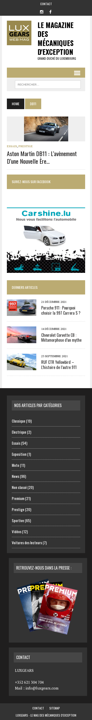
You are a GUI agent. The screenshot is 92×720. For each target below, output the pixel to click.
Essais (12, 146)
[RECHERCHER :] (48, 84)
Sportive (18, 520)
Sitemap (54, 708)
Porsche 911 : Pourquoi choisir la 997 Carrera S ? (60, 310)
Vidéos (16, 531)
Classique (18, 421)
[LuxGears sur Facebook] (50, 11)
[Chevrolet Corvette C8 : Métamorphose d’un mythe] (21, 339)
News (15, 476)
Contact (46, 4)
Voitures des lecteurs (27, 542)
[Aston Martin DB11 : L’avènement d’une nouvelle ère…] (46, 138)
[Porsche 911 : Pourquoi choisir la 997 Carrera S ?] (21, 312)
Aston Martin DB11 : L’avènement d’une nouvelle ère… (42, 157)
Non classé (19, 487)
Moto (15, 465)
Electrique (19, 432)
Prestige (25, 146)
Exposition (19, 454)
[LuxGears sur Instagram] (42, 11)
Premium (18, 498)
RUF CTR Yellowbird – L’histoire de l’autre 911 (59, 364)
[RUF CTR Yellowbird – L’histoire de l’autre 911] (21, 366)
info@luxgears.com (42, 688)
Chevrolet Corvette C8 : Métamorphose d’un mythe (61, 337)
